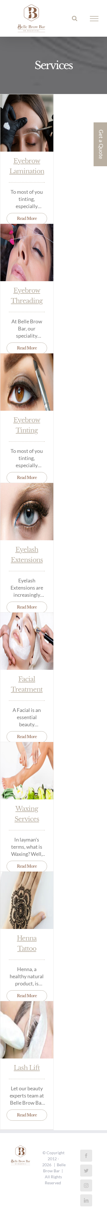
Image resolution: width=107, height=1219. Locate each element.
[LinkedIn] (86, 1200)
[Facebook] (86, 1156)
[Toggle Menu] (94, 18)
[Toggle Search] (74, 18)
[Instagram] (86, 1185)
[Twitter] (86, 1171)
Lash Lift (27, 1068)
